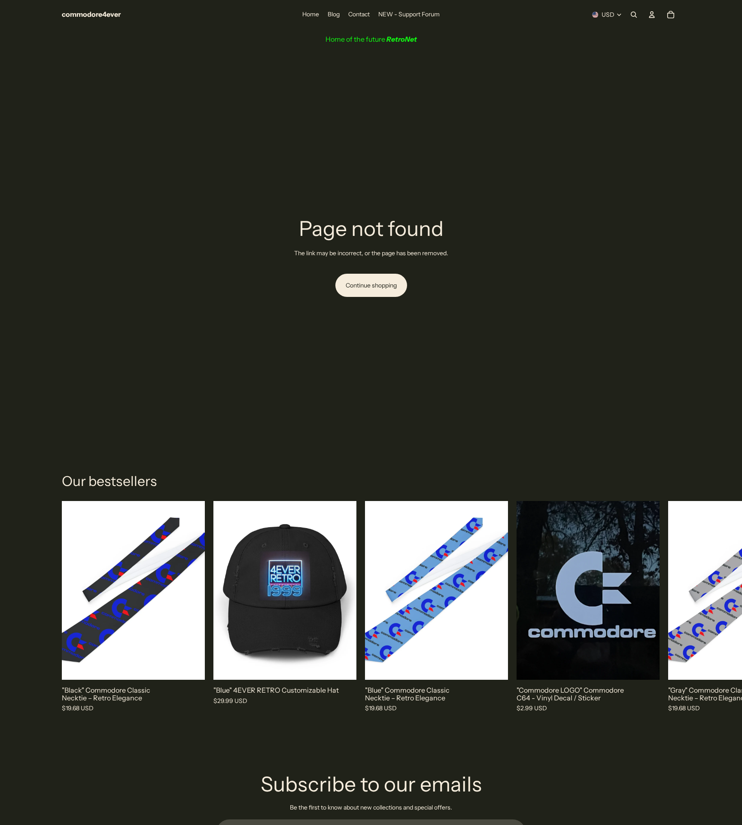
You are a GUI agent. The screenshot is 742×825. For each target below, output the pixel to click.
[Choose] (646, 666)
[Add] (191, 666)
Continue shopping (371, 285)
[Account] (651, 14)
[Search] (633, 14)
